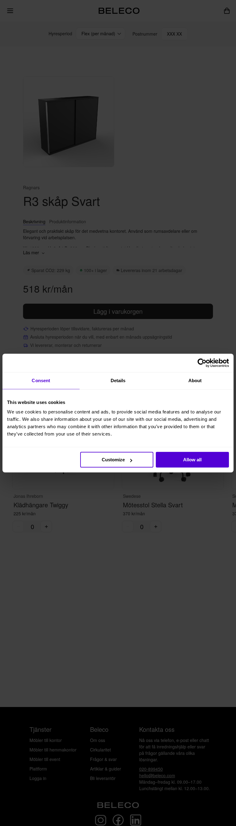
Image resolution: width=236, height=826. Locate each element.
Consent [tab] (41, 380)
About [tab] (195, 380)
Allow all (192, 459)
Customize (113, 459)
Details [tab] (118, 380)
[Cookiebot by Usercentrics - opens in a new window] (202, 362)
